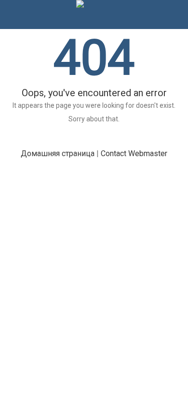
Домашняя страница (57, 153)
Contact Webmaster (134, 153)
